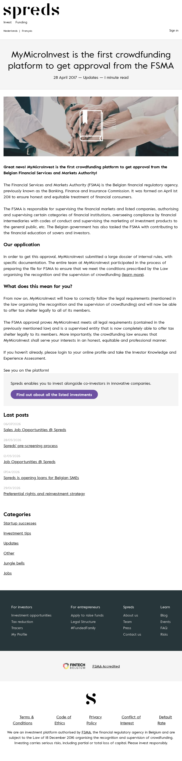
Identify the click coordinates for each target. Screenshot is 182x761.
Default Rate (165, 720)
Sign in (173, 30)
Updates (11, 543)
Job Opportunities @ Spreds (29, 461)
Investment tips (17, 533)
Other (9, 553)
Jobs (8, 573)
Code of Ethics (63, 720)
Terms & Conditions (23, 720)
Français (27, 31)
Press (127, 627)
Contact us (132, 634)
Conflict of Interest (130, 720)
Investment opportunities (31, 615)
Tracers (17, 627)
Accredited (106, 666)
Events (165, 621)
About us (130, 615)
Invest (8, 22)
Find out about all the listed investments (54, 394)
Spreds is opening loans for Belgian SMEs (41, 477)
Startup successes (20, 523)
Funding (21, 22)
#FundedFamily (83, 627)
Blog (164, 615)
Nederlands (11, 31)
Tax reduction (22, 621)
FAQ (163, 627)
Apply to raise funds (87, 615)
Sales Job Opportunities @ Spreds (35, 429)
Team (127, 621)
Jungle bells (14, 563)
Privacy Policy (94, 720)
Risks (164, 634)
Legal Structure (83, 621)
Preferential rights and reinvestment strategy (44, 493)
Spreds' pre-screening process (31, 445)
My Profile (19, 634)
